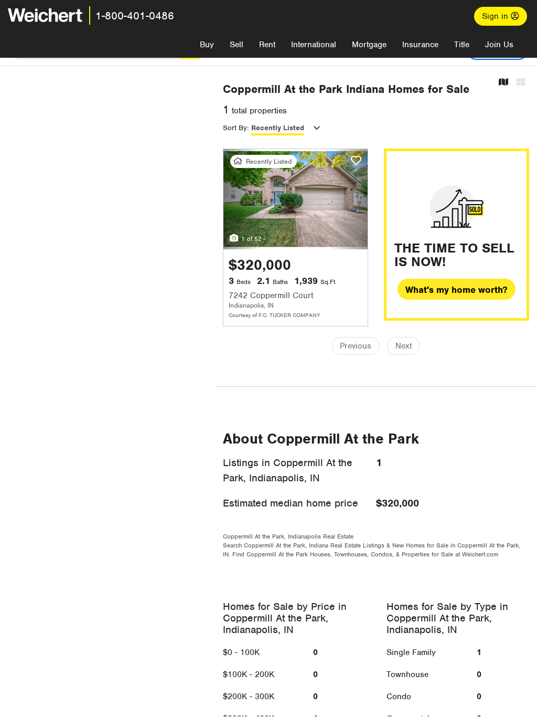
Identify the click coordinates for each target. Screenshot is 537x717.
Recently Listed (277, 127)
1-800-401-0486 (134, 16)
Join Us (499, 44)
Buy (207, 44)
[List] (520, 82)
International (313, 44)
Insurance (420, 44)
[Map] (503, 82)
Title (461, 44)
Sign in (496, 16)
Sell (236, 44)
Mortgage (369, 44)
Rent (267, 44)
